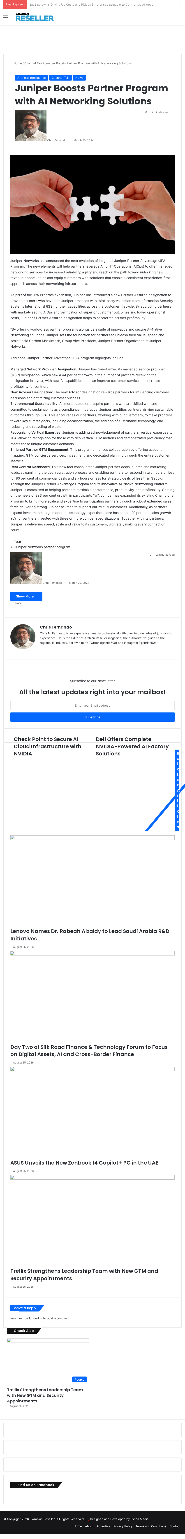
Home (17, 63)
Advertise (103, 1526)
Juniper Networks (28, 547)
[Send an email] (68, 140)
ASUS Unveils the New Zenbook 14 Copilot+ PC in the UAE (84, 1162)
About (89, 1526)
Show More (25, 596)
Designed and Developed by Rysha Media (119, 1519)
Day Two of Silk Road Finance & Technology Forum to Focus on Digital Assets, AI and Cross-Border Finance (89, 1050)
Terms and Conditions (151, 1526)
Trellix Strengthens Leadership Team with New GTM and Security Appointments (45, 1395)
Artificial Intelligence (31, 77)
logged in (35, 1318)
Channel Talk (33, 63)
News (79, 77)
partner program (57, 547)
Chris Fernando (56, 140)
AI (12, 547)
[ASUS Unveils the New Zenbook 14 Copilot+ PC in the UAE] (92, 1113)
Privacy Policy (122, 1526)
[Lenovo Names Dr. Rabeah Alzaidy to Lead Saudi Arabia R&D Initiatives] (92, 881)
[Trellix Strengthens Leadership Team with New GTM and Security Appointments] (92, 1221)
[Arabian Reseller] (37, 17)
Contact (174, 1526)
